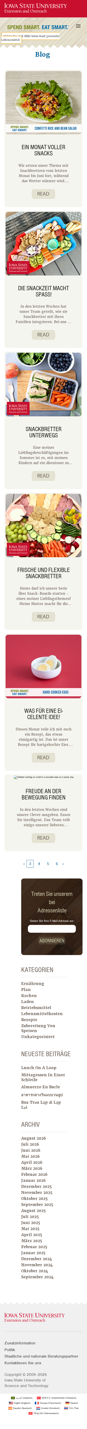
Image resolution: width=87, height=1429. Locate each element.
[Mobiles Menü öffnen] (78, 26)
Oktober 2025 (34, 1198)
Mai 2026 (30, 1156)
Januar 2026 (33, 1180)
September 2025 (37, 1204)
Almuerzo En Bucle (40, 1087)
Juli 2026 (30, 1144)
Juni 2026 (30, 1150)
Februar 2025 (34, 1246)
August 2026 (33, 1138)
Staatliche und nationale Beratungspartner (41, 1356)
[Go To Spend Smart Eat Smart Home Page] (35, 8)
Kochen (29, 995)
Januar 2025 (33, 1252)
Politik (9, 1349)
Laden (27, 1001)
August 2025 (33, 1210)
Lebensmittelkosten (42, 1013)
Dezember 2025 (36, 1186)
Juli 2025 (30, 1216)
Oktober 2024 (34, 1270)
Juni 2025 (30, 1222)
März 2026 (31, 1168)
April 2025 (31, 1234)
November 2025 (36, 1192)
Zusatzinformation (19, 1343)
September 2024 (37, 1277)
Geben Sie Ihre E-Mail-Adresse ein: (52, 921)
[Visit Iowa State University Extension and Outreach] (43, 1317)
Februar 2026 (34, 1174)
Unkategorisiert (38, 1036)
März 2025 (31, 1240)
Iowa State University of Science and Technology (26, 1383)
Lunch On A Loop (38, 1067)
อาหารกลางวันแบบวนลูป (42, 1094)
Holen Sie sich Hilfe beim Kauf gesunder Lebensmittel (30, 38)
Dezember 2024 (36, 1258)
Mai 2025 (30, 1228)
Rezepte (29, 1019)
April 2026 (31, 1162)
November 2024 (37, 1264)
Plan (26, 989)
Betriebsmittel (36, 1007)
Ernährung (32, 983)
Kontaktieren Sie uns (22, 1362)
